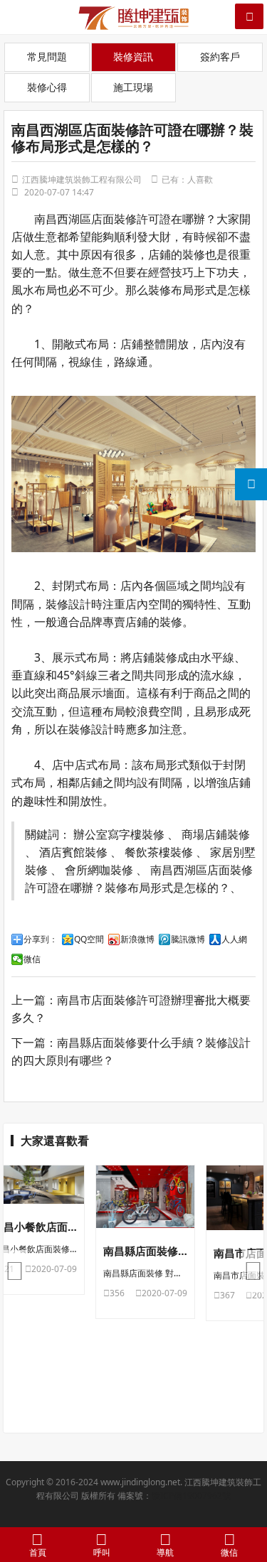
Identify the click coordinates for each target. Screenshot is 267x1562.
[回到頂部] (248, 1508)
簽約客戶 (220, 56)
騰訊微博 (188, 939)
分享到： (40, 939)
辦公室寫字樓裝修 (118, 833)
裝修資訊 (133, 56)
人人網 (234, 939)
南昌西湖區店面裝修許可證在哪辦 (119, 219)
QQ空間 (89, 939)
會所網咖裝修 (99, 869)
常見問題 (47, 56)
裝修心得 (47, 87)
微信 (32, 959)
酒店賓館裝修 (73, 851)
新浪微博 (137, 939)
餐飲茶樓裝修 (159, 851)
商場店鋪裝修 (216, 833)
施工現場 (133, 87)
